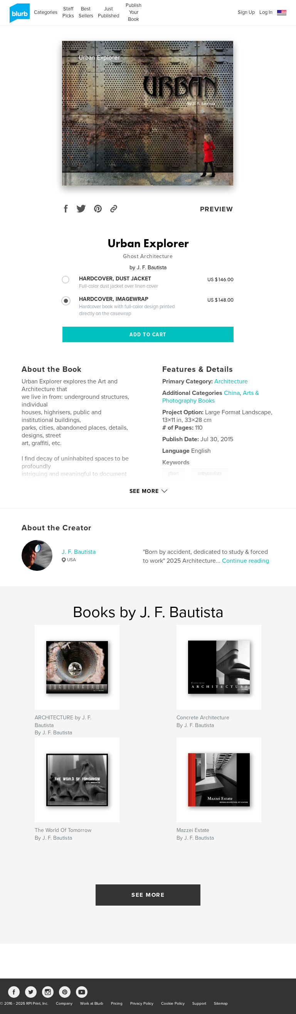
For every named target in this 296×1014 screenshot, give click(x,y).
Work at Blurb (91, 1003)
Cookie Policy (173, 1003)
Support (199, 1003)
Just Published (108, 12)
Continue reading (245, 561)
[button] (281, 13)
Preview (216, 209)
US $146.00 (220, 279)
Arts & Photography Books (210, 397)
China (232, 393)
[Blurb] (18, 16)
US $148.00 (220, 299)
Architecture (231, 381)
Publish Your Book (133, 12)
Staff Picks (68, 12)
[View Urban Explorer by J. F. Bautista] (147, 113)
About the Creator (56, 528)
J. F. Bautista (79, 552)
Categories (45, 12)
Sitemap (221, 1003)
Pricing (117, 1003)
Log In (265, 12)
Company (64, 1003)
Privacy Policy (141, 1003)
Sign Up (246, 12)
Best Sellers (86, 12)
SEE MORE (148, 894)
